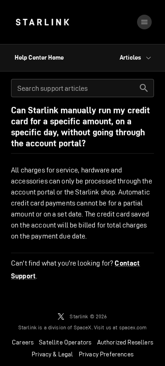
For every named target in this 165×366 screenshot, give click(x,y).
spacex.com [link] (133, 327)
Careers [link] (22, 342)
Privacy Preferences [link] (106, 354)
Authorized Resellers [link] (125, 342)
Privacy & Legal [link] (52, 354)
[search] (144, 88)
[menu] (144, 22)
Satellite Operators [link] (65, 342)
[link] (42, 22)
